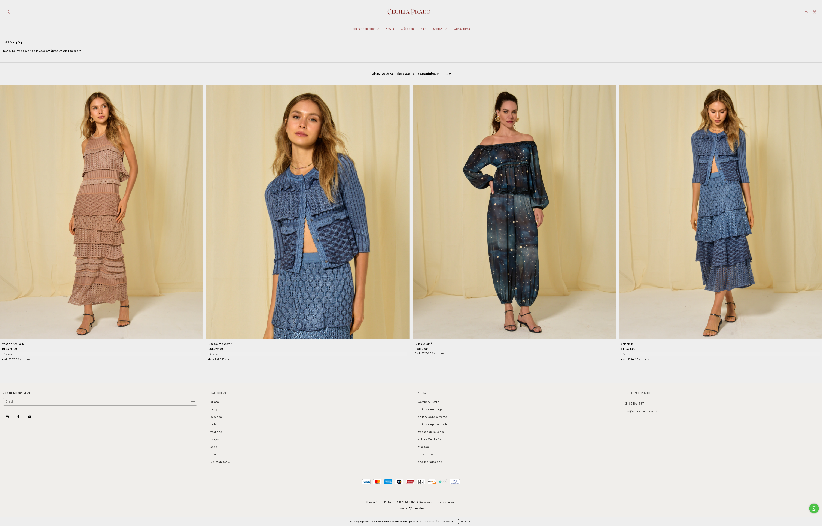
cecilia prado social (430, 461)
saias (213, 446)
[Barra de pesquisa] (7, 12)
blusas (214, 401)
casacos (216, 416)
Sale (423, 28)
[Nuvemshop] (411, 508)
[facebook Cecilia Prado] (19, 416)
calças (214, 439)
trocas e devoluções (431, 431)
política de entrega (430, 409)
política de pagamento (432, 416)
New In (390, 28)
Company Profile (428, 401)
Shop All (438, 28)
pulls (213, 424)
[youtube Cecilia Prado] (30, 416)
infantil (214, 454)
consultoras (425, 454)
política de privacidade (433, 424)
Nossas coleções (364, 28)
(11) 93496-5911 (634, 403)
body (213, 409)
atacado (423, 446)
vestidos (216, 431)
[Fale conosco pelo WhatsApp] (814, 508)
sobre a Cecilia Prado (431, 439)
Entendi (465, 521)
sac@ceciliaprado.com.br (641, 411)
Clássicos (407, 28)
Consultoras (462, 28)
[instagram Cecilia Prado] (7, 416)
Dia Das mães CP (221, 461)
